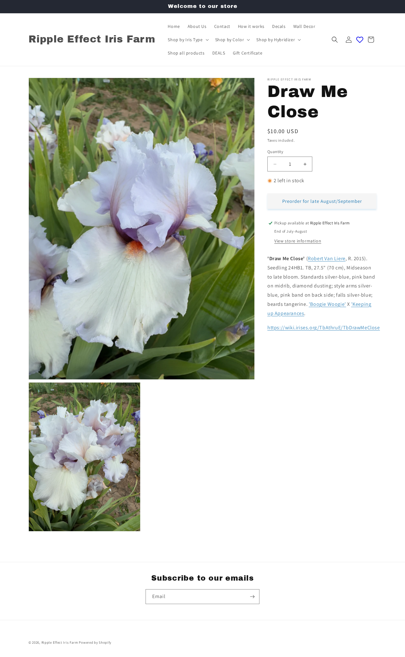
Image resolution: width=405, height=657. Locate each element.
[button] (187, 39)
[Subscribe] (252, 596)
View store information (297, 241)
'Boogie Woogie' (327, 304)
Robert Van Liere (327, 258)
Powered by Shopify (95, 642)
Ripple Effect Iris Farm (59, 642)
